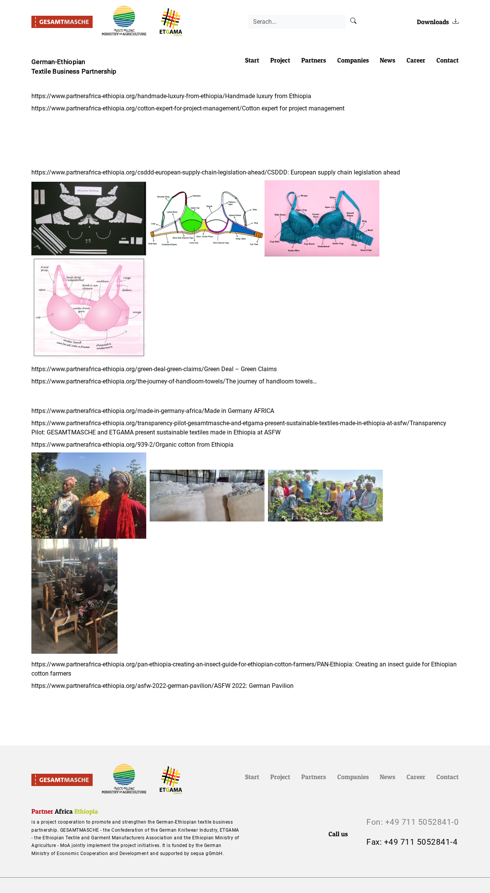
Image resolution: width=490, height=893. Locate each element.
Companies (353, 60)
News (387, 60)
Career (416, 60)
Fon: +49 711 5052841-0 (412, 822)
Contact (447, 60)
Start (252, 60)
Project (280, 60)
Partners (313, 60)
